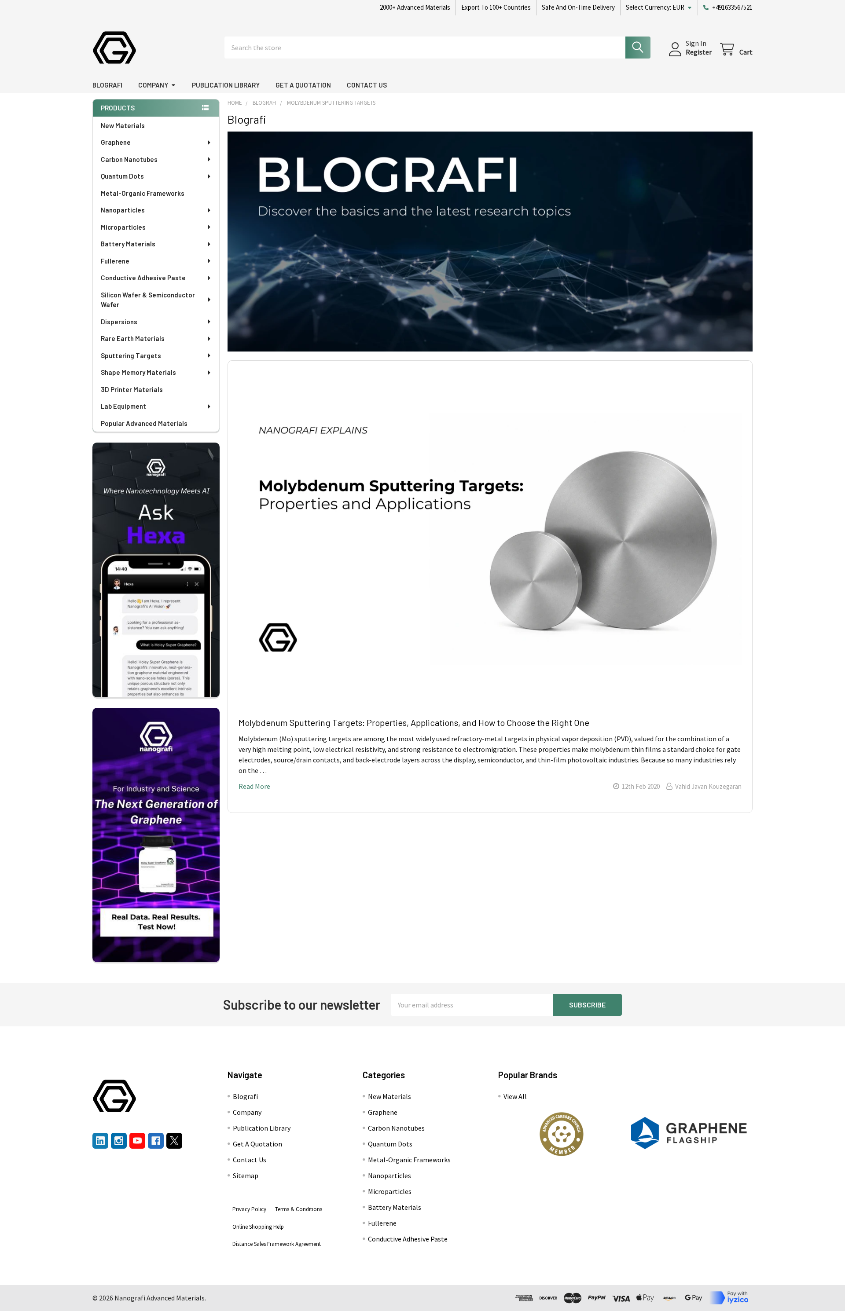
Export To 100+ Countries (496, 7)
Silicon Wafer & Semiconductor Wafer (148, 300)
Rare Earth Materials (133, 338)
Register (699, 52)
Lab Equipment (123, 406)
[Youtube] (137, 1141)
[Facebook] (156, 1141)
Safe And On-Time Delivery (578, 7)
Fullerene (115, 261)
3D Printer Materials (132, 389)
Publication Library (226, 85)
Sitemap (245, 1175)
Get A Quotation (303, 85)
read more (254, 786)
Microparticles (123, 227)
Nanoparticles (123, 210)
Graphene (116, 142)
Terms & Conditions (298, 1209)
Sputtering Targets (131, 355)
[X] (174, 1141)
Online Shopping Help (258, 1226)
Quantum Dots (122, 176)
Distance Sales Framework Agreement (276, 1244)
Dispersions (119, 322)
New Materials (123, 125)
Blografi (107, 85)
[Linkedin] (100, 1141)
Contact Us (367, 85)
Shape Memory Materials (138, 372)
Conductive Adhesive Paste (143, 278)
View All (515, 1096)
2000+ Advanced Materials (415, 7)
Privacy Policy (249, 1209)
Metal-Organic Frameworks (142, 193)
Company (153, 85)
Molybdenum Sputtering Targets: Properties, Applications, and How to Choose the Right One (414, 722)
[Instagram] (119, 1141)
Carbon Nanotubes (129, 159)
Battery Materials (128, 244)
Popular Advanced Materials (144, 423)
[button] (562, 1134)
